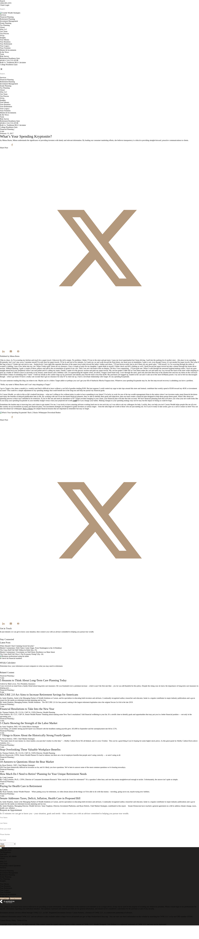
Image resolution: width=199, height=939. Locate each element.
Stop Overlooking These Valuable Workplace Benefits (30, 749)
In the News (4, 52)
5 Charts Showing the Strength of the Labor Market (28, 723)
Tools (2, 54)
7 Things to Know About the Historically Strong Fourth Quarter (35, 735)
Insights (3, 38)
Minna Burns (14, 356)
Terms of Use (22, 920)
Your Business (5, 42)
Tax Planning (5, 25)
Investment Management (9, 21)
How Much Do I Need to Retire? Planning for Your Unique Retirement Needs (43, 773)
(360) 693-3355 (5, 3)
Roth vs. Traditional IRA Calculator (13, 62)
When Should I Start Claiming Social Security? (17, 646)
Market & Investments (8, 50)
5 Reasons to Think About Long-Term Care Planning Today (33, 680)
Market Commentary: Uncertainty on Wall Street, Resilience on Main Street (27, 652)
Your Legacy (4, 46)
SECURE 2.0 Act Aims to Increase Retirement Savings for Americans (39, 694)
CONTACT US (6, 67)
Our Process (4, 33)
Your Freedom (5, 48)
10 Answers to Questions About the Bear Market (27, 761)
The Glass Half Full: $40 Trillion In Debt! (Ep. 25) (18, 650)
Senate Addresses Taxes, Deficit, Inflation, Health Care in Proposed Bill (40, 798)
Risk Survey (4, 56)
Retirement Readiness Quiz (10, 58)
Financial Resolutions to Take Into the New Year (27, 708)
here (189, 407)
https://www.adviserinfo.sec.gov (74, 917)
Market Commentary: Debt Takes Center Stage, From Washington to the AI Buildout (31, 648)
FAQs (2, 36)
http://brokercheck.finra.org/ (98, 917)
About (2, 27)
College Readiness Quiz (9, 65)
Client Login (4, 5)
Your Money (4, 40)
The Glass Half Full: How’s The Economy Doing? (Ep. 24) (21, 654)
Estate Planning (5, 23)
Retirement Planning (7, 19)
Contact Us (4, 637)
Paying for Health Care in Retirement (21, 786)
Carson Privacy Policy (8, 920)
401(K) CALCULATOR (9, 60)
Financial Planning (7, 17)
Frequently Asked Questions (10, 866)
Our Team (3, 31)
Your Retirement (6, 44)
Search (2, 1)
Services (3, 15)
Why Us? (3, 29)
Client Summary (16, 898)
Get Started (4, 670)
